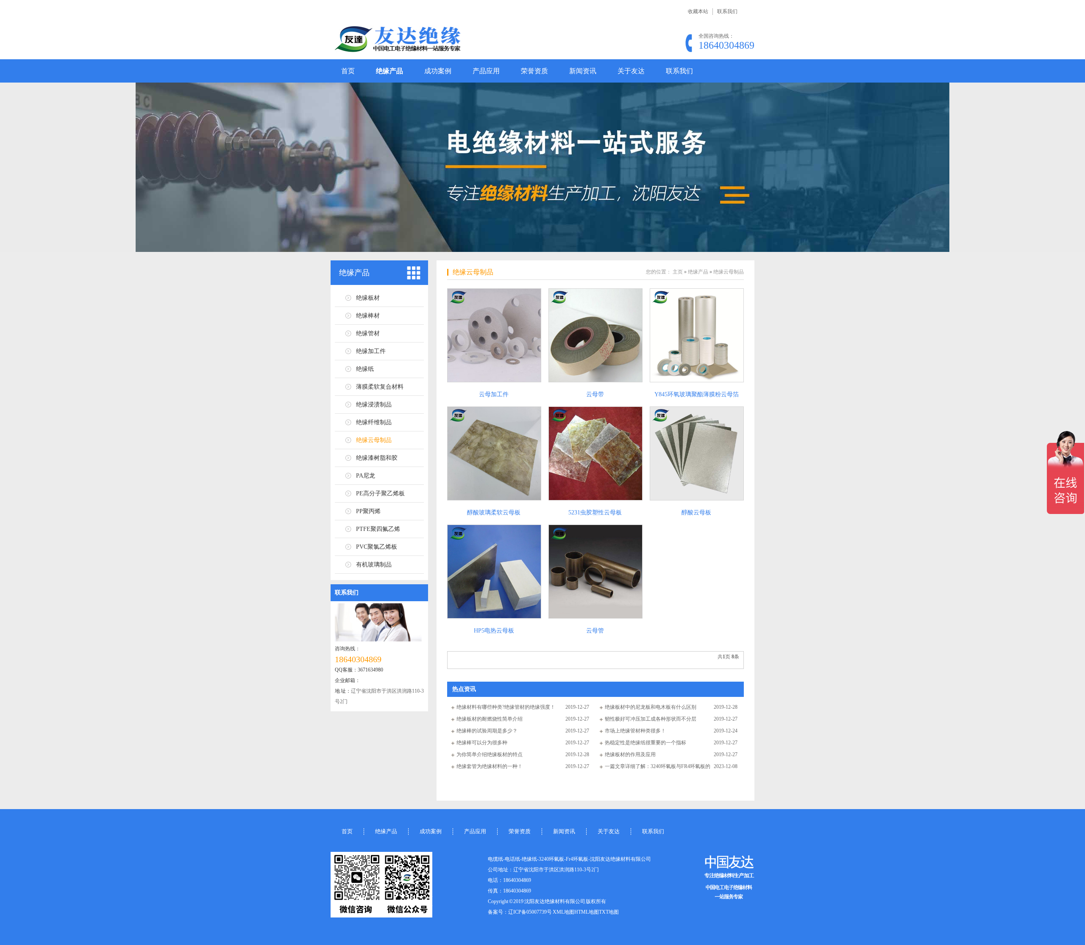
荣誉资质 (534, 71)
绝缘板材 (368, 298)
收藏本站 (698, 11)
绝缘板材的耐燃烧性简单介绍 (489, 719)
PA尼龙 (365, 475)
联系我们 (727, 11)
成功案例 (437, 71)
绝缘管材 (368, 333)
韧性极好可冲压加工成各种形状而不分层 (650, 719)
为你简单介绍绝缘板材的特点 (489, 754)
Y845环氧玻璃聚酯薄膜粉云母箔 (696, 394)
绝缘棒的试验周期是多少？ (486, 731)
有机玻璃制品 (374, 564)
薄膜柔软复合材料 (379, 387)
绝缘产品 (389, 71)
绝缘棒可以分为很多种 (481, 743)
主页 (678, 272)
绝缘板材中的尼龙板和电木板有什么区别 (650, 707)
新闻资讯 (582, 71)
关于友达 (631, 71)
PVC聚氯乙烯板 (376, 547)
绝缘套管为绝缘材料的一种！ (489, 766)
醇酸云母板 (696, 512)
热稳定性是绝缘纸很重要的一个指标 (645, 743)
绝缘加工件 (371, 351)
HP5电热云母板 (494, 630)
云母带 (595, 394)
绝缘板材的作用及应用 (630, 754)
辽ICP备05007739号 (530, 912)
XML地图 (563, 912)
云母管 (595, 630)
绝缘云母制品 (374, 440)
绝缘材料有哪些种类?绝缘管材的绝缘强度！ (505, 707)
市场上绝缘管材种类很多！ (635, 731)
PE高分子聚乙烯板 (380, 493)
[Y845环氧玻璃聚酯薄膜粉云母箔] (696, 335)
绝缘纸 (365, 369)
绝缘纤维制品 (374, 422)
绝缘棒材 (368, 315)
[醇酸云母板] (696, 453)
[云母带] (595, 335)
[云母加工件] (493, 335)
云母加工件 (494, 394)
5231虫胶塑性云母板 (595, 512)
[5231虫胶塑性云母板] (595, 453)
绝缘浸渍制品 (374, 404)
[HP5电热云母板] (493, 572)
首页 (348, 71)
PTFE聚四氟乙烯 (378, 529)
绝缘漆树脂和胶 (377, 458)
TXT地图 (609, 912)
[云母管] (595, 572)
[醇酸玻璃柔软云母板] (493, 453)
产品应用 (486, 71)
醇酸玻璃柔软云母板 (493, 512)
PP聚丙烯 (368, 511)
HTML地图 (586, 912)
